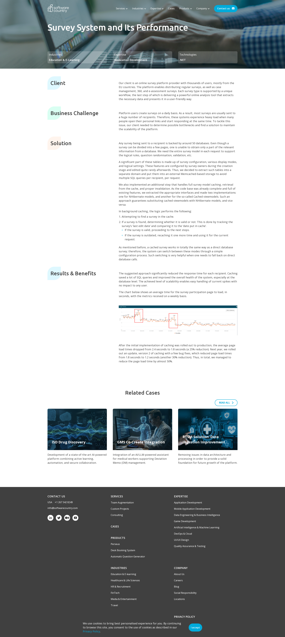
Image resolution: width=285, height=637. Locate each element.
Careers (178, 580)
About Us (179, 574)
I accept (195, 627)
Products (184, 8)
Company (202, 8)
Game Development (185, 521)
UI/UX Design (181, 540)
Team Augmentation (122, 502)
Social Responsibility (185, 592)
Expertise (156, 8)
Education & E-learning (123, 574)
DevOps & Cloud (183, 533)
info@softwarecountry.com (63, 508)
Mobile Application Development (192, 508)
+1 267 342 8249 (64, 502)
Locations (179, 599)
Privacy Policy (184, 616)
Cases (171, 8)
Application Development (188, 502)
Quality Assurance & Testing (189, 546)
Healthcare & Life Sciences (125, 580)
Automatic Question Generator (128, 556)
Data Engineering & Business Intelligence (197, 515)
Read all (224, 402)
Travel (114, 605)
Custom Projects (120, 508)
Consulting (117, 515)
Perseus (115, 544)
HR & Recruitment (120, 586)
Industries (138, 8)
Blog (176, 586)
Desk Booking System (123, 550)
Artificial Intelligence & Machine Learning (196, 527)
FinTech (115, 592)
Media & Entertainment (124, 599)
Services (121, 8)
